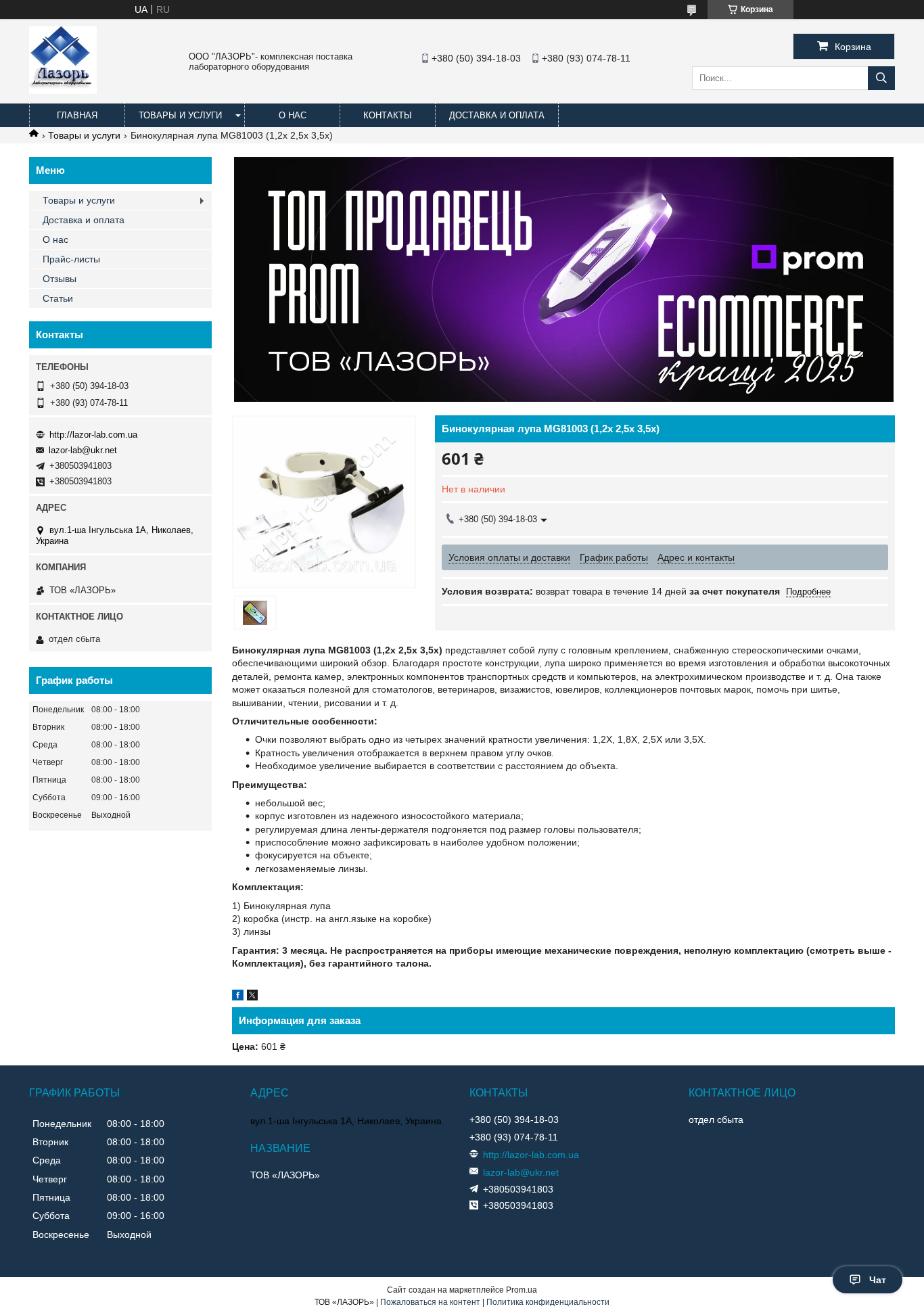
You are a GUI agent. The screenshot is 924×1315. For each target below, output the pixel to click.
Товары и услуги (180, 115)
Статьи (58, 298)
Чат (877, 1279)
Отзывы (59, 278)
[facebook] (238, 997)
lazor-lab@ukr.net (83, 450)
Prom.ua (521, 1290)
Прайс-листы (71, 259)
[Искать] (881, 78)
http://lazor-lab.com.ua (93, 435)
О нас (292, 115)
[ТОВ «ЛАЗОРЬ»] (63, 90)
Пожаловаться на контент (430, 1302)
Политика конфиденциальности (547, 1302)
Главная (77, 115)
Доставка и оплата (497, 115)
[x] (252, 997)
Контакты (387, 115)
